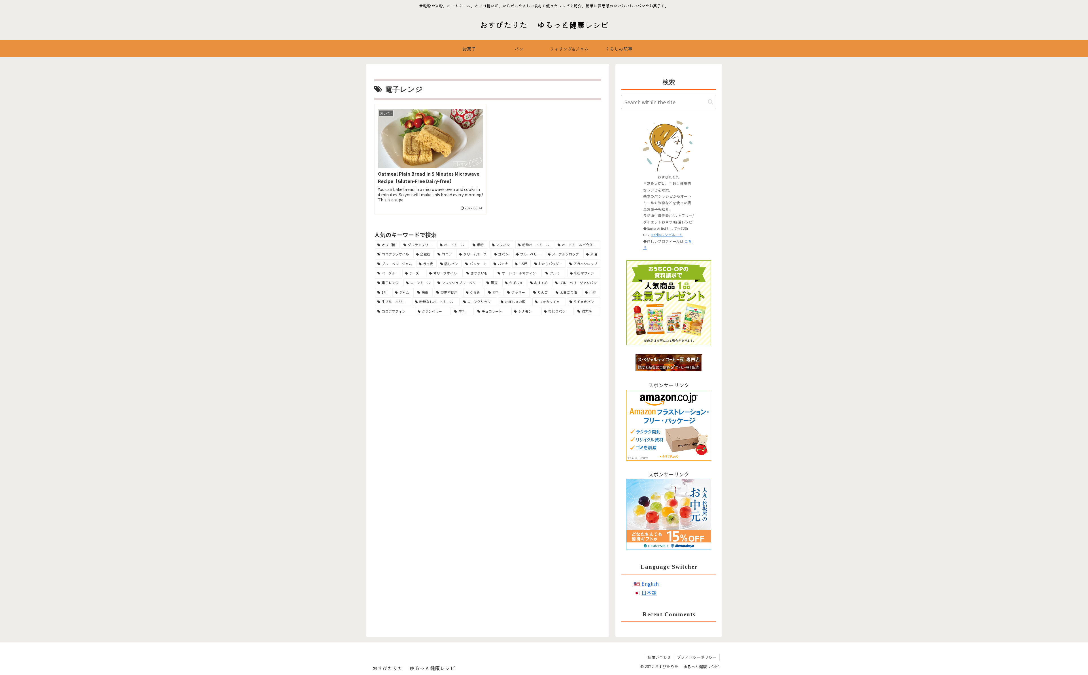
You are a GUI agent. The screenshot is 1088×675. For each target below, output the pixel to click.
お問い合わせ (659, 657)
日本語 (649, 592)
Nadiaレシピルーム (667, 234)
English (650, 583)
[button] (710, 102)
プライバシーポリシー (697, 657)
